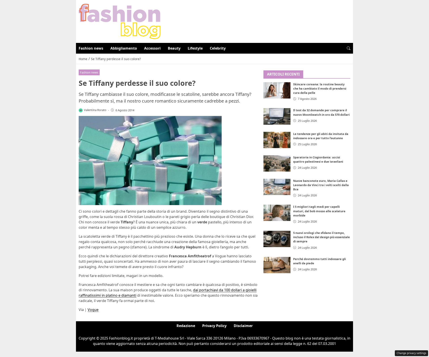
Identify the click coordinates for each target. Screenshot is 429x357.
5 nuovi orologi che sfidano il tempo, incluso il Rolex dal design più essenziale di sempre (321, 237)
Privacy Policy (214, 325)
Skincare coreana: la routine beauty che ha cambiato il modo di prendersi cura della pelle (319, 88)
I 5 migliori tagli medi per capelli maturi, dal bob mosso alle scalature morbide (319, 211)
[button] (348, 48)
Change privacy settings (411, 353)
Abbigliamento (123, 48)
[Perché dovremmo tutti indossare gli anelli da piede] (277, 265)
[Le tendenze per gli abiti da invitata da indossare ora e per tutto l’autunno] (277, 140)
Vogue (93, 309)
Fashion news (91, 48)
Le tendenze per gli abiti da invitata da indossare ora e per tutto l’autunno (320, 136)
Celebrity (218, 48)
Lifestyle (195, 48)
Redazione (186, 325)
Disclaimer (243, 325)
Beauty (174, 48)
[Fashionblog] (120, 21)
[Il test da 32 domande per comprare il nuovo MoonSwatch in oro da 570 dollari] (277, 116)
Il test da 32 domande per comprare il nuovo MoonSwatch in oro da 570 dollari (321, 112)
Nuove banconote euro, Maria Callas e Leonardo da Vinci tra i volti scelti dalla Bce (321, 185)
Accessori (152, 48)
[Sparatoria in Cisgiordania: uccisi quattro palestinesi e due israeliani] (277, 163)
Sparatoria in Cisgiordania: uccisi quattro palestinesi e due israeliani (318, 159)
